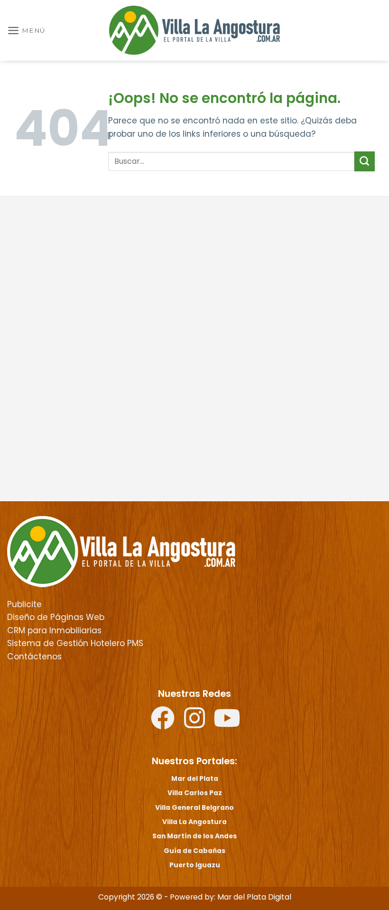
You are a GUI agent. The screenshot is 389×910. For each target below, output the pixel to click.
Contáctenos (34, 656)
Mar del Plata (194, 778)
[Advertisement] (194, 277)
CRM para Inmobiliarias (54, 630)
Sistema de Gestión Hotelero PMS (75, 643)
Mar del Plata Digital (254, 897)
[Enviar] (364, 161)
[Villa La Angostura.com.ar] (121, 551)
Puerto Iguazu (194, 865)
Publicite (24, 604)
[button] (26, 30)
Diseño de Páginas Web (55, 617)
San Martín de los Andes (194, 836)
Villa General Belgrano (194, 807)
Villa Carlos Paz (194, 792)
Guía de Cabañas (194, 850)
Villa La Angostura (194, 821)
